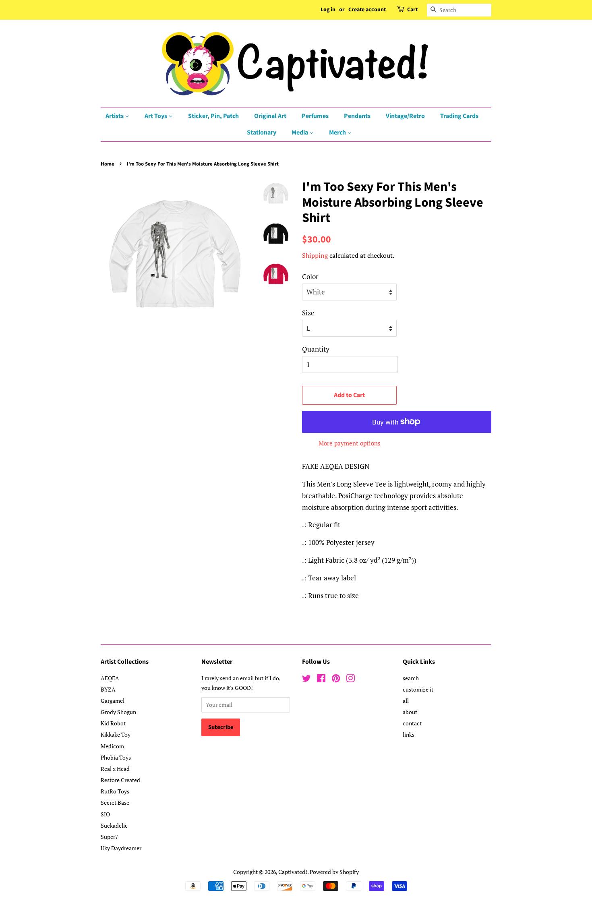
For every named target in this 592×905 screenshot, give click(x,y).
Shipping (315, 255)
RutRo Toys (115, 791)
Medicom (112, 746)
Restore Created (120, 780)
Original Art (270, 116)
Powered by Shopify (334, 872)
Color (310, 276)
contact (412, 723)
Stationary (261, 132)
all (406, 700)
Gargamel (112, 700)
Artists (115, 116)
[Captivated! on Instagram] (350, 679)
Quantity (315, 349)
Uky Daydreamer (121, 848)
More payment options (350, 443)
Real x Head (115, 768)
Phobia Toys (116, 757)
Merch (338, 132)
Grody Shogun (118, 712)
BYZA (108, 689)
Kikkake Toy (115, 734)
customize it (418, 689)
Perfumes (315, 116)
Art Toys (156, 116)
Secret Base (115, 802)
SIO (105, 814)
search (411, 678)
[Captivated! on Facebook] (321, 679)
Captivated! (292, 872)
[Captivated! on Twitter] (306, 679)
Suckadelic (114, 825)
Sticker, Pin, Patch (213, 116)
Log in (328, 10)
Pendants (357, 116)
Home (107, 164)
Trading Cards (459, 116)
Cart (412, 10)
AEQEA (110, 678)
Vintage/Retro (405, 116)
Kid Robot (113, 723)
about (410, 712)
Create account (367, 10)
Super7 (109, 837)
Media (300, 132)
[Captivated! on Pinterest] (335, 679)
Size (308, 312)
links (408, 734)
